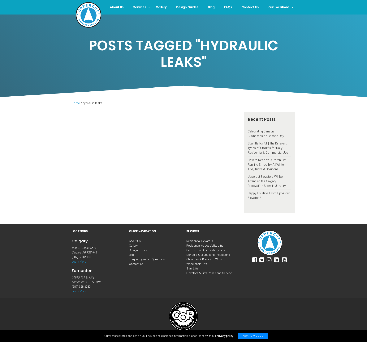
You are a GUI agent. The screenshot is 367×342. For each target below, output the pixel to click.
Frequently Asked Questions (147, 259)
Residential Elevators (199, 241)
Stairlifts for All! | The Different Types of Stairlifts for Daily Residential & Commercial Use (268, 148)
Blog (211, 7)
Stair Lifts (192, 268)
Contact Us (250, 7)
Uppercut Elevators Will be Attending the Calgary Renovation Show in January (267, 181)
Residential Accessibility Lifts (204, 245)
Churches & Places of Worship (206, 259)
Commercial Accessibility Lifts (205, 250)
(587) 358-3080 (81, 257)
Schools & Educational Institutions (208, 254)
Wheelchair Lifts (196, 264)
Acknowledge (253, 335)
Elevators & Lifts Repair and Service (209, 273)
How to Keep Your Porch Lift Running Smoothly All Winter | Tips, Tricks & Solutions (267, 164)
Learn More (79, 261)
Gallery (161, 7)
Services (139, 7)
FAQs (228, 7)
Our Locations (279, 7)
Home (76, 103)
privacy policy (225, 335)
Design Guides (187, 7)
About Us (117, 7)
